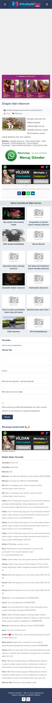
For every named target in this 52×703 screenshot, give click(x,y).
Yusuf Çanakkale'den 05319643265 (21, 603)
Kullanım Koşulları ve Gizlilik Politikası (26, 695)
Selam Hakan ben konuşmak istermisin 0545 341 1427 (29, 559)
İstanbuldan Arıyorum (38, 288)
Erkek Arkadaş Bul (18, 143)
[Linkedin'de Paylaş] (33, 193)
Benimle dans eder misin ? (38, 310)
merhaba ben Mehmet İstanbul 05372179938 (27, 626)
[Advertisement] (26, 43)
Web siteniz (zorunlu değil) (12, 392)
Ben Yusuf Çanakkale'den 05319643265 (23, 598)
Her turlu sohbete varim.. (16, 630)
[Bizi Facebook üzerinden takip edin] (24, 699)
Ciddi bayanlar (13, 331)
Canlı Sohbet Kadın (33, 141)
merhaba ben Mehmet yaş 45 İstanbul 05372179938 (30, 476)
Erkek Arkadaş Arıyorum (34, 110)
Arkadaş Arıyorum (17, 141)
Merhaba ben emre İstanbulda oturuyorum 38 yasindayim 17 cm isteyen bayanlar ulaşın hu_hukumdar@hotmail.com (22, 552)
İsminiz (4, 371)
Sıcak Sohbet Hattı (40, 145)
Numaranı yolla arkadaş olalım (25, 682)
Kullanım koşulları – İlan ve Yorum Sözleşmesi (26, 693)
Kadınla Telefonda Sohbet (21, 145)
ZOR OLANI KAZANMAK (13, 244)
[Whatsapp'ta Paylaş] (28, 193)
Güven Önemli (38, 244)
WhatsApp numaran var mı (18, 544)
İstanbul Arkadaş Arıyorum (15, 110)
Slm (11, 472)
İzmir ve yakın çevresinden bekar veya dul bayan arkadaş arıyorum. (13, 312)
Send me (14, 463)
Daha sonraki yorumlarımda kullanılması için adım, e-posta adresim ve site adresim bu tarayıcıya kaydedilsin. (24, 409)
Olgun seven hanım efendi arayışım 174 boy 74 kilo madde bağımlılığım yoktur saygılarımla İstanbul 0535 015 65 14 (25, 567)
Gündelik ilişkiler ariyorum (13, 288)
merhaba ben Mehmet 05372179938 (24, 481)
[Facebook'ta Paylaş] (19, 193)
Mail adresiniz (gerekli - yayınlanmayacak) (18, 381)
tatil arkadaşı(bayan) (38, 331)
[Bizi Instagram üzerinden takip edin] (28, 699)
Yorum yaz (18, 114)
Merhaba (14, 467)
